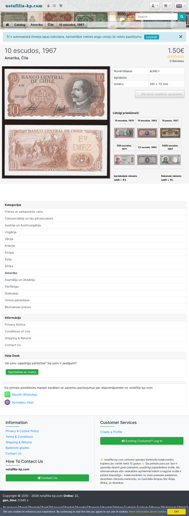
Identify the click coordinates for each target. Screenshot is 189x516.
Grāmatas (11, 293)
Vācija (9, 239)
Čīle (51, 25)
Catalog (19, 25)
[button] (154, 5)
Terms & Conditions (19, 436)
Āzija (8, 259)
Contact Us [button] (48, 478)
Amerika (36, 25)
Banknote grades (17, 448)
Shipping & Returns (18, 338)
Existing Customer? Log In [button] (143, 441)
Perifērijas (12, 286)
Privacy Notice (15, 324)
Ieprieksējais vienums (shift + (125, 178)
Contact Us (13, 345)
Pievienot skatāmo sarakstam (161, 94)
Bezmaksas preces (18, 307)
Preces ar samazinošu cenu (24, 211)
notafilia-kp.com (24, 5)
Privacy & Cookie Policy (22, 431)
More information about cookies (147, 511)
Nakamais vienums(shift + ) (171, 178)
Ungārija (10, 232)
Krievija (10, 246)
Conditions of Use (17, 331)
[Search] (182, 16)
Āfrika (9, 266)
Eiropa (9, 252)
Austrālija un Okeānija (20, 280)
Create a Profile (111, 432)
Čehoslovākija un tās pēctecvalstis (29, 218)
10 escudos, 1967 (71, 25)
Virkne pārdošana (17, 300)
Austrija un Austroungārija (23, 225)
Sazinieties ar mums (22, 372)
